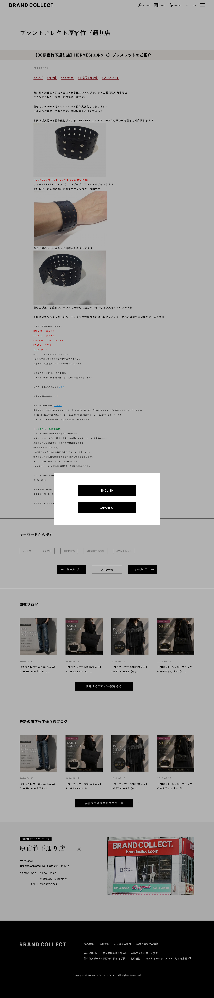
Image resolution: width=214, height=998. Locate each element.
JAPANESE (107, 507)
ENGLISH (107, 490)
